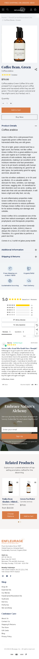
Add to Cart (16, 110)
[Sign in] (31, 9)
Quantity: (5, 99)
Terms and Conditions (20, 443)
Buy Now (19, 117)
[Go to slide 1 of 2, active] (18, 58)
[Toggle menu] (3, 9)
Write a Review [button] (20, 320)
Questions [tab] (18, 332)
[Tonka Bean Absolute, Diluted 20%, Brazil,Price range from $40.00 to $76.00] (10, 487)
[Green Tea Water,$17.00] (28, 487)
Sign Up (19, 436)
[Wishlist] (9, 481)
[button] (33, 384)
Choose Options (10, 515)
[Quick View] (15, 481)
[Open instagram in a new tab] (3, 576)
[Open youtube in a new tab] (7, 576)
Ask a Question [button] (20, 325)
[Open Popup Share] (35, 69)
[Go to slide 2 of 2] (20, 58)
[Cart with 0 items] (35, 9)
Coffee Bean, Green (8, 379)
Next (25, 58)
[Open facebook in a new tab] (10, 576)
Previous (13, 58)
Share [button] (6, 384)
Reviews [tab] (5, 332)
